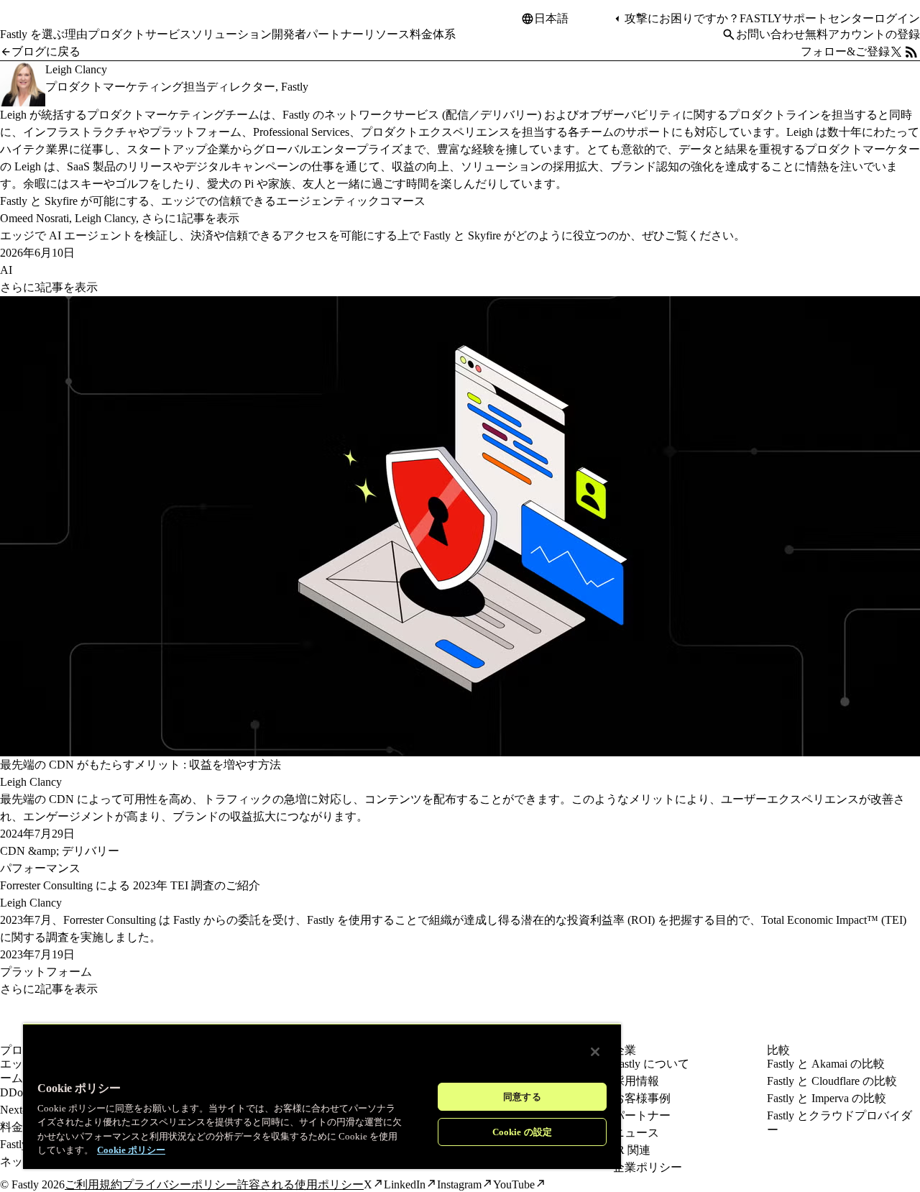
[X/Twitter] (896, 51)
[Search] (729, 34)
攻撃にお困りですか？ (682, 18)
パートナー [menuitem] (335, 34)
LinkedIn (405, 1184)
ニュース (636, 1133)
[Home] (37, 24)
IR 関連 (631, 1150)
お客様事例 (642, 1098)
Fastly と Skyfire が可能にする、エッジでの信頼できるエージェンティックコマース (213, 201)
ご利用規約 (93, 1184)
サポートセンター (828, 18)
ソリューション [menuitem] (231, 34)
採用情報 (636, 1081)
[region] (322, 1096)
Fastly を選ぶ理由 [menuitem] (44, 34)
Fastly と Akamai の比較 (826, 1064)
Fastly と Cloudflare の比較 (832, 1081)
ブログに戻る (46, 51)
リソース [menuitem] (387, 34)
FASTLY (761, 18)
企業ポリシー (647, 1167)
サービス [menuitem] (168, 34)
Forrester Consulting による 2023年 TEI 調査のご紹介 (130, 885)
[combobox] (573, 19)
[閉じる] (595, 1052)
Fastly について (651, 1064)
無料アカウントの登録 (862, 34)
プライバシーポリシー (179, 1184)
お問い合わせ (770, 34)
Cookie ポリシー (131, 1150)
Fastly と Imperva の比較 (826, 1098)
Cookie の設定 (522, 1132)
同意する (522, 1096)
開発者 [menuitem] (289, 34)
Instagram (459, 1184)
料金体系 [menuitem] (433, 34)
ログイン (897, 18)
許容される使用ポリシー (300, 1184)
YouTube (514, 1184)
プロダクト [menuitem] (116, 34)
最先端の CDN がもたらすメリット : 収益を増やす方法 (140, 764)
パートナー (642, 1115)
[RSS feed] (911, 51)
